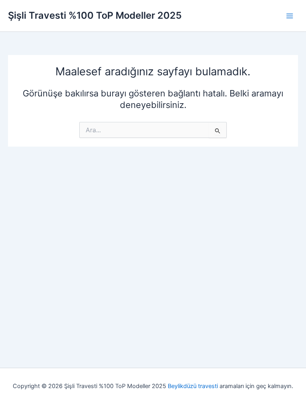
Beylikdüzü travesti (193, 386)
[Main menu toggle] (289, 16)
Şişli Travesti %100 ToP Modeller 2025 (95, 15)
